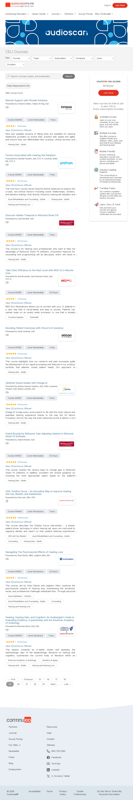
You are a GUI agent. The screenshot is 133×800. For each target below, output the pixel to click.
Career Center (39, 14)
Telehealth (34, 317)
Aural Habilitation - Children (19, 596)
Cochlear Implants (15, 317)
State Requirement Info (18, 85)
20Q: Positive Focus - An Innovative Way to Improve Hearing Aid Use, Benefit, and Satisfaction (38, 493)
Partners (69, 14)
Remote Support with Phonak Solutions (26, 100)
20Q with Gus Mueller (17, 536)
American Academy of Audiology (22, 660)
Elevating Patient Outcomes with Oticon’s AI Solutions (34, 328)
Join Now (120, 5)
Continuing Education (16, 14)
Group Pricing (85, 14)
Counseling (13, 541)
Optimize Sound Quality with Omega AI (26, 383)
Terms (49, 791)
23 (43, 684)
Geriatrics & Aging (50, 660)
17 (56, 679)
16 (48, 679)
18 (65, 679)
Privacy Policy (63, 793)
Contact (50, 739)
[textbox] (20, 58)
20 (18, 684)
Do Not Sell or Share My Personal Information (109, 793)
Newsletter (14, 751)
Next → (54, 684)
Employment (15, 769)
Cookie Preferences (80, 793)
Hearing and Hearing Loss (19, 204)
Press (11, 757)
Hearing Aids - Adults (17, 144)
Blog (11, 763)
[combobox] (20, 58)
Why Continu (102, 14)
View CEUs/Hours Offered (18, 130)
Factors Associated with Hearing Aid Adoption (30, 155)
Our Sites (13, 745)
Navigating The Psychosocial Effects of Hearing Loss (34, 552)
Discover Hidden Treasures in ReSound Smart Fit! (31, 215)
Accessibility (35, 791)
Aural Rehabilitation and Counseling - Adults (26, 199)
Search (68, 76)
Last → (67, 684)
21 (27, 684)
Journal (55, 14)
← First (11, 679)
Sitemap (51, 745)
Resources (52, 727)
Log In (107, 5)
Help (49, 733)
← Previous (27, 679)
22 (35, 684)
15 (40, 679)
